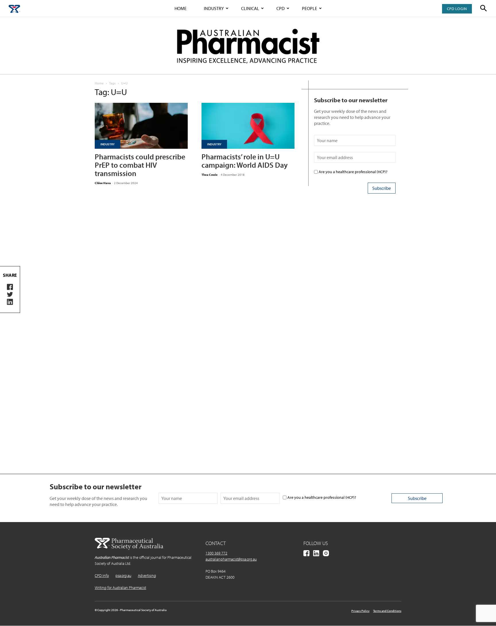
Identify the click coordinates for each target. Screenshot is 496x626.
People (309, 8)
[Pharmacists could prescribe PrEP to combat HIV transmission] (141, 126)
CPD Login (457, 8)
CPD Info (102, 575)
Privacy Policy (360, 611)
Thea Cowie (210, 175)
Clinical (250, 8)
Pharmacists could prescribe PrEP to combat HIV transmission (140, 165)
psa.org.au (123, 575)
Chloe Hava (103, 183)
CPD (280, 8)
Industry (214, 8)
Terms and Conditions (387, 611)
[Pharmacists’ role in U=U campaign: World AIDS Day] (248, 126)
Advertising (147, 575)
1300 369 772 (216, 553)
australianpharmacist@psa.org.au (231, 559)
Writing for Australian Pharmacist (120, 587)
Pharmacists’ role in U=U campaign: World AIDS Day (245, 161)
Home (181, 8)
